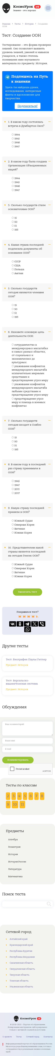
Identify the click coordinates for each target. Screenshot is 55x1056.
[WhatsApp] (27, 629)
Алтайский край (18, 939)
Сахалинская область (21, 963)
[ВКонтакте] (12, 624)
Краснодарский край (21, 945)
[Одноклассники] (20, 624)
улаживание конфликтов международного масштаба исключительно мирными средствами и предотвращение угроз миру (30, 373)
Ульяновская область (21, 986)
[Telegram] (27, 624)
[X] (34, 624)
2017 (17, 493)
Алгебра (13, 839)
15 (15, 217)
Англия (18, 273)
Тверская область (19, 974)
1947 (17, 146)
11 (22, 804)
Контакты (48, 1037)
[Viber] (42, 624)
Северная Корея (24, 524)
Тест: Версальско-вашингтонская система (22, 682)
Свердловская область (22, 969)
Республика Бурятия (21, 951)
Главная (6, 24)
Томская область (19, 980)
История (29, 24)
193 (16, 229)
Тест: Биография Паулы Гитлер (26, 659)
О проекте (7, 1037)
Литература (14, 869)
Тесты (18, 24)
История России (17, 861)
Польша (19, 269)
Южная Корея (23, 532)
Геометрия (14, 847)
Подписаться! (28, 106)
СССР (17, 261)
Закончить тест (27, 591)
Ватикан (19, 528)
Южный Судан (23, 520)
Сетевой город (32, 1037)
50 (15, 221)
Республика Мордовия (22, 957)
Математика (15, 876)
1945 (17, 138)
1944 (17, 134)
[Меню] (48, 8)
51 (15, 225)
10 (15, 804)
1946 (17, 142)
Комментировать (17, 759)
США (17, 265)
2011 (17, 489)
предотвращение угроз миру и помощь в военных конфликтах (28, 402)
